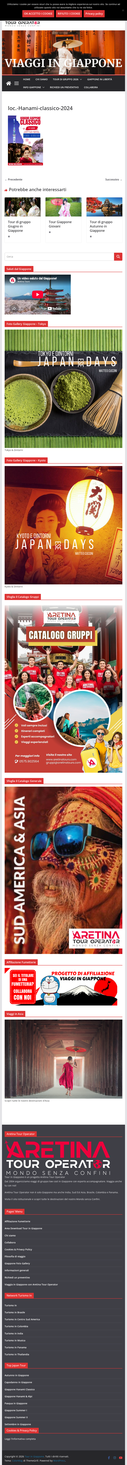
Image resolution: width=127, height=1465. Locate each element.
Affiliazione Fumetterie (17, 1221)
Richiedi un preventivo (64, 87)
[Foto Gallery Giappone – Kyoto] (64, 468)
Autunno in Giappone (17, 1375)
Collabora (91, 87)
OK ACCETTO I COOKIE (38, 13)
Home (26, 79)
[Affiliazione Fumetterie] (61, 970)
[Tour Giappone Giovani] (63, 200)
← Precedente (13, 179)
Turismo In (11, 1305)
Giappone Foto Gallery (17, 1263)
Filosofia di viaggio (15, 1256)
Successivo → (113, 179)
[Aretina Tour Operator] (57, 1142)
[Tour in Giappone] (63, 33)
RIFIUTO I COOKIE (69, 13)
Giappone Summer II (16, 1417)
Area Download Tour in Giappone (23, 1228)
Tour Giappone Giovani (60, 224)
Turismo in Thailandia (17, 1354)
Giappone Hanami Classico (20, 1389)
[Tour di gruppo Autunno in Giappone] (104, 200)
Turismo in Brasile (15, 1312)
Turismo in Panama (15, 1347)
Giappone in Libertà (99, 79)
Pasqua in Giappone (16, 1403)
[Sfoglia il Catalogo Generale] (64, 788)
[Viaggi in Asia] (64, 1021)
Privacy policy (94, 13)
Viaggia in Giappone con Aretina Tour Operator (31, 1284)
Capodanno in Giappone (18, 1382)
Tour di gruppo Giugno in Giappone (19, 226)
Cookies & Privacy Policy (18, 1249)
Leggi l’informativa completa (20, 1438)
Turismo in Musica (15, 1340)
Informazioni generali (17, 1270)
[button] (80, 79)
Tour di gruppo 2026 (65, 79)
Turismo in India (14, 1333)
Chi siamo (42, 79)
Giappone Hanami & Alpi (18, 1396)
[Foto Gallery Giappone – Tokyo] (64, 331)
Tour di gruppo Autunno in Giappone (101, 226)
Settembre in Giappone (18, 1424)
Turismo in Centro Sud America (22, 1319)
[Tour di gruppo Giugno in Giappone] (23, 200)
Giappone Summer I (16, 1410)
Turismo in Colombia (16, 1326)
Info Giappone (32, 87)
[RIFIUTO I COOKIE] (123, 10)
